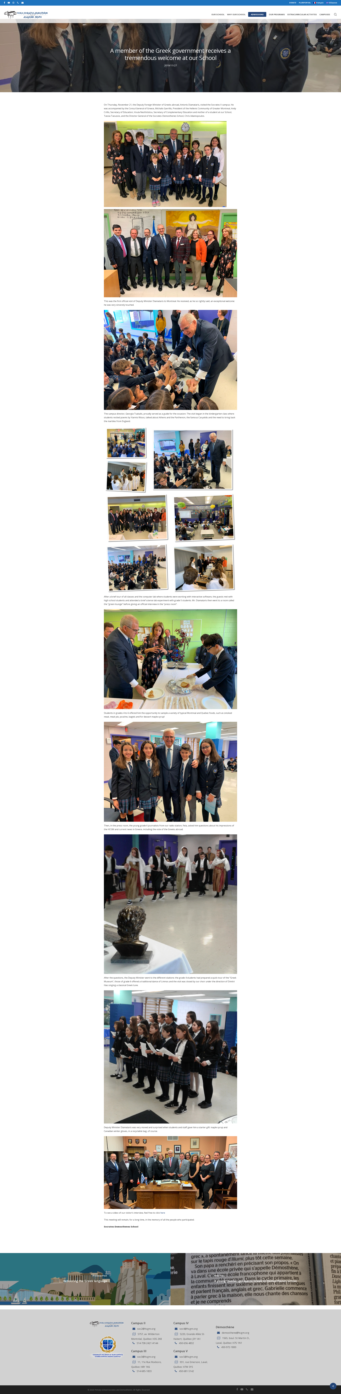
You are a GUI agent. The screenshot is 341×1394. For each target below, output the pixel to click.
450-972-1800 (228, 1347)
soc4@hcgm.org (188, 1328)
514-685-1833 (144, 1371)
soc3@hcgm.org (146, 1356)
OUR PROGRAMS (277, 14)
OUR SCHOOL (217, 14)
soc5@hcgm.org (188, 1356)
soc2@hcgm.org (146, 1328)
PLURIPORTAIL (305, 3)
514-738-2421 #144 (147, 1343)
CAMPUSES (324, 14)
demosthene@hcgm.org (235, 1332)
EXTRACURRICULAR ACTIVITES (302, 14)
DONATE (292, 3)
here (162, 1212)
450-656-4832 (186, 1343)
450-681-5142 (186, 1371)
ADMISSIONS (257, 14)
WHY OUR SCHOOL (236, 14)
